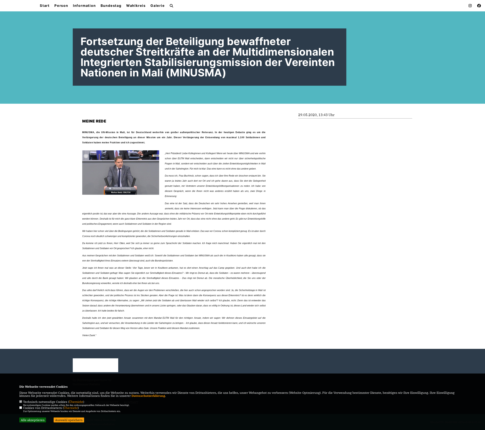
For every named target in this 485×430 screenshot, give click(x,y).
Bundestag (111, 5)
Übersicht (76, 402)
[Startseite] (95, 365)
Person (61, 5)
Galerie (157, 5)
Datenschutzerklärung (148, 396)
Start (45, 5)
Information (84, 5)
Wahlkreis (136, 5)
